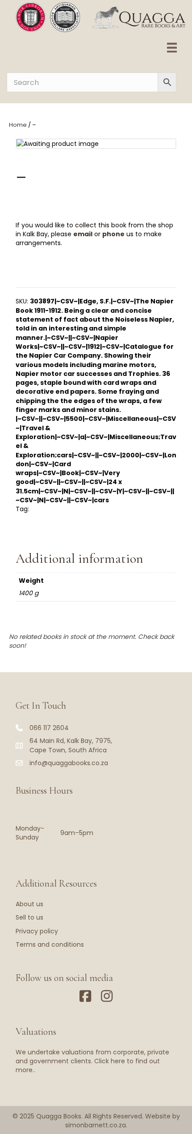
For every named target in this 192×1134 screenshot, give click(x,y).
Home (18, 125)
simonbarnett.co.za (95, 1125)
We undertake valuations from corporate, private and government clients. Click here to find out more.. (92, 1061)
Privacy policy (37, 931)
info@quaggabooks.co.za (68, 763)
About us (29, 904)
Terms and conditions (50, 944)
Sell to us (29, 917)
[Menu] (172, 47)
